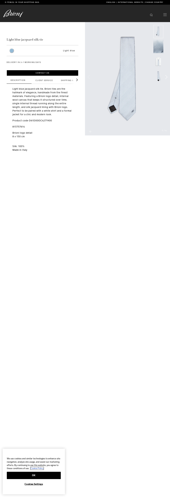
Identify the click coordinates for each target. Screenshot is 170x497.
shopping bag (31, 2)
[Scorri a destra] (74, 80)
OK (33, 475)
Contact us (42, 73)
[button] (165, 15)
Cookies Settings (34, 484)
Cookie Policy (37, 468)
